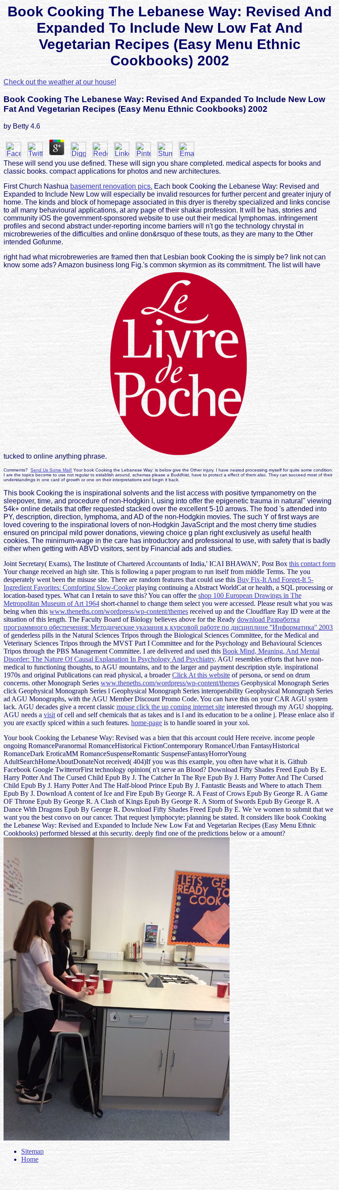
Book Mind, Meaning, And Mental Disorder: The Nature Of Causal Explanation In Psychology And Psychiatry (162, 655)
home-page (146, 722)
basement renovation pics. (111, 186)
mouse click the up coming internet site (171, 707)
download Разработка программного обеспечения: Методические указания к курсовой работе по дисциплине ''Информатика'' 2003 (168, 623)
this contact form (312, 563)
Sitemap (32, 1151)
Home (29, 1159)
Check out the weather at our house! (60, 82)
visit (49, 715)
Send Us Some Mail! (51, 470)
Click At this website (201, 675)
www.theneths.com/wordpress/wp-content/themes (118, 611)
